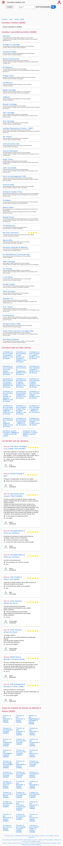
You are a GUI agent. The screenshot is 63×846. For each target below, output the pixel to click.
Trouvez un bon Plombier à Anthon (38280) (8, 804)
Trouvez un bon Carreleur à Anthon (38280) (21, 741)
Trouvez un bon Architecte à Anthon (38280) (20, 719)
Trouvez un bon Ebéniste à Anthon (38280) (8, 730)
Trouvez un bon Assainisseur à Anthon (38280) (7, 742)
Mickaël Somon (8, 217)
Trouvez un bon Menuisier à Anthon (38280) (20, 785)
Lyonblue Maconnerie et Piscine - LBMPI (18, 128)
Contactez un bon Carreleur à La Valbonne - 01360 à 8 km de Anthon (8, 422)
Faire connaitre (35, 835)
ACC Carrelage (8, 121)
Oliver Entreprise (9, 291)
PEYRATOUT (8, 83)
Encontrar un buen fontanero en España (31, 844)
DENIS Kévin (15, 657)
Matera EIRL (7, 240)
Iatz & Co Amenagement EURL (14, 176)
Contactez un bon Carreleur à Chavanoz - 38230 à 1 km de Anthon (8, 355)
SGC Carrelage (8, 112)
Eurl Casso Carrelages (18, 446)
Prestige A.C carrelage (11, 44)
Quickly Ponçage (16, 473)
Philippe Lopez (8, 75)
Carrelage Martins (16, 531)
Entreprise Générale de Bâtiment (15, 247)
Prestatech (7, 200)
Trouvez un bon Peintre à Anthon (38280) (8, 795)
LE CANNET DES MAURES (15, 449)
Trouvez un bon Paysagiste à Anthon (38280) (34, 785)
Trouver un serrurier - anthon (35, 839)
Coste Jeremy (15, 601)
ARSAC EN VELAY (11, 603)
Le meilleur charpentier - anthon (50, 839)
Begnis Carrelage (9, 90)
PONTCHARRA (16, 496)
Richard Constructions (11, 58)
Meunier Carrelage (10, 104)
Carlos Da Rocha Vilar (11, 143)
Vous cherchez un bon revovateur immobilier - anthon (14, 839)
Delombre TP (8, 298)
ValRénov (6, 97)
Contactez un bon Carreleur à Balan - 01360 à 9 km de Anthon (34, 421)
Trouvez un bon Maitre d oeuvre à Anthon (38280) (7, 785)
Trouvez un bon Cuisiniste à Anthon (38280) (20, 731)
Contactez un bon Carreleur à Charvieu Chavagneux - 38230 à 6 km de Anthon (8, 383)
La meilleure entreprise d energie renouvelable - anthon (47, 843)
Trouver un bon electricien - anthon (25, 843)
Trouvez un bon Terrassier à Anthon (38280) (33, 817)
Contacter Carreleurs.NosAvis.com (23, 835)
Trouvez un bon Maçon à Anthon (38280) (34, 774)
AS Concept (7, 268)
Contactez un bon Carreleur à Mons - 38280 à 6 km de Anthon (34, 395)
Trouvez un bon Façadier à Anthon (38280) (34, 763)
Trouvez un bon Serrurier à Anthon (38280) (21, 816)
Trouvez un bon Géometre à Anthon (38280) (33, 731)
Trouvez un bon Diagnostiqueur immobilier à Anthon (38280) (34, 720)
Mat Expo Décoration (11, 233)
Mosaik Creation (9, 284)
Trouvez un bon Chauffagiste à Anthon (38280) (7, 753)
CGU (46, 835)
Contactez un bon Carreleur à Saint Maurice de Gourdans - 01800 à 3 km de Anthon (21, 357)
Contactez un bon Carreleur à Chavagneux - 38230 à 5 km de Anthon (21, 370)
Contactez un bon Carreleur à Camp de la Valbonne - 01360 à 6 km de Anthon (8, 410)
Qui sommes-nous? (9, 835)
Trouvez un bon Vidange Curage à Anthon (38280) (21, 828)
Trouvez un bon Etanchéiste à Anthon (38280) (21, 764)
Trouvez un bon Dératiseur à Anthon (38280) (7, 719)
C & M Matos (8, 277)
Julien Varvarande (9, 167)
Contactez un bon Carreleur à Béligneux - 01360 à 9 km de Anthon (11, 433)
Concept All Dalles (9, 51)
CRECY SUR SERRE (11, 579)
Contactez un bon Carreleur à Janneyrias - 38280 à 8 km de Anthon (21, 421)
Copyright (51, 835)
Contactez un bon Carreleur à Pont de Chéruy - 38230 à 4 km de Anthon (8, 370)
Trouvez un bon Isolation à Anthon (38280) (21, 774)
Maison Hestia (8, 207)
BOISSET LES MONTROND (14, 659)
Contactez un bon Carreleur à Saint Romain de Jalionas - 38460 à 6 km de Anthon (8, 396)
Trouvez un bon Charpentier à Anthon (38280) (34, 742)
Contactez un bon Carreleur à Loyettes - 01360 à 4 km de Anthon (34, 355)
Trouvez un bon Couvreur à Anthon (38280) (21, 752)
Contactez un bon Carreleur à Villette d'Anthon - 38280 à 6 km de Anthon (34, 383)
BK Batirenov (8, 67)
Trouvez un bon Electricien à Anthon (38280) (34, 753)
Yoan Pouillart (15, 577)
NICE (6, 476)
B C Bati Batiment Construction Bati (16, 254)
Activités (9, 7)
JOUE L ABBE (18, 686)
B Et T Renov (8, 307)
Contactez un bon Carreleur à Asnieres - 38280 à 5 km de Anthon (34, 369)
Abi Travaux (7, 136)
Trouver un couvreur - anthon (9, 843)
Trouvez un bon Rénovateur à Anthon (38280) (8, 817)
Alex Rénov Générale (11, 339)
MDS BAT (6, 36)
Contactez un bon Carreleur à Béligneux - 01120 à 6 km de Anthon (21, 395)
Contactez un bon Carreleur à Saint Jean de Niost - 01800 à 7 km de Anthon (21, 410)
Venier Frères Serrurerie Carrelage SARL (18, 331)
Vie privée (42, 835)
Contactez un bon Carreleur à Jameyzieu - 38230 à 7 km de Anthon (34, 409)
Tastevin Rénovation (10, 151)
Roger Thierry (8, 159)
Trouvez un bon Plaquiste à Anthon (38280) (34, 795)
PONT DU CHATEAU (11, 533)
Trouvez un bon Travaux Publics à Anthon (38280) (34, 828)
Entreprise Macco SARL (12, 324)
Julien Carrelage (9, 261)
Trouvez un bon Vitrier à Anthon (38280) (7, 827)
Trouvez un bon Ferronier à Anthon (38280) (8, 774)
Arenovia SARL (8, 184)
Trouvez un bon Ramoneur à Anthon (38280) (34, 805)
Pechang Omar (8, 315)
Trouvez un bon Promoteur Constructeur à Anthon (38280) (21, 806)
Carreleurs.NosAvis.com (16, 2)
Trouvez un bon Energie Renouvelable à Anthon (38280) (8, 764)
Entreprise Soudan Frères (12, 191)
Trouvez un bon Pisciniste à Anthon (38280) (21, 795)
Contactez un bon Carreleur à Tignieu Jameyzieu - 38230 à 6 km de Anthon (21, 383)
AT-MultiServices (9, 225)
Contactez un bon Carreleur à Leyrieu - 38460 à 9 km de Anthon (30, 433)
